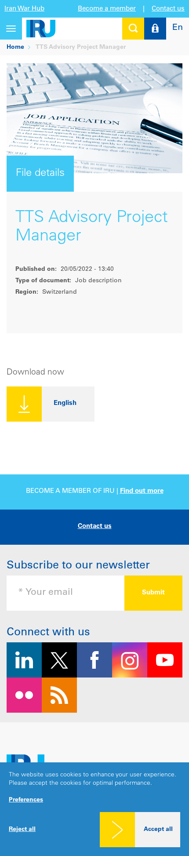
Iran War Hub (24, 9)
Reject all (22, 829)
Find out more (142, 491)
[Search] (133, 29)
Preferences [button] (26, 800)
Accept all (158, 830)
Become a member (107, 9)
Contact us (168, 9)
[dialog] (94, 809)
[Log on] (155, 29)
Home (15, 47)
